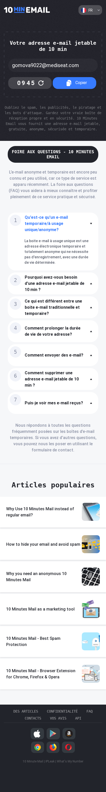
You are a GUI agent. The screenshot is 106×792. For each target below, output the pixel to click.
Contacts (33, 718)
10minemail (27, 10)
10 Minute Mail (33, 761)
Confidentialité (62, 711)
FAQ (89, 711)
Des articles (25, 711)
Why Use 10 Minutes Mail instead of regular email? (40, 511)
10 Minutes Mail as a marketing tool (40, 609)
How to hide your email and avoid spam (43, 544)
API (78, 718)
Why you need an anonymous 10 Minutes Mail (36, 576)
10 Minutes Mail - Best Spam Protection (33, 641)
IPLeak (50, 761)
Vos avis (58, 718)
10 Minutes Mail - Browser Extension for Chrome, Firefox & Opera (40, 673)
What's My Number (70, 761)
